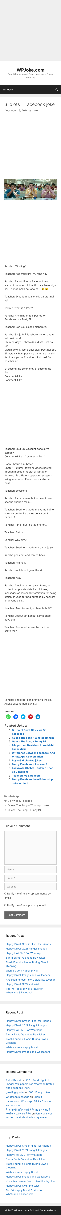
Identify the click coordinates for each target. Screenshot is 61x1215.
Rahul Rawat (13, 1080)
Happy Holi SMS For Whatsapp (24, 953)
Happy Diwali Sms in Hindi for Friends (28, 944)
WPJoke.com (30, 70)
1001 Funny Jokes (39, 1092)
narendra (11, 1101)
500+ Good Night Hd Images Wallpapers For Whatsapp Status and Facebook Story (30, 1084)
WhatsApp (14, 796)
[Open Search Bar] (56, 89)
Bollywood (14, 800)
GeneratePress (48, 1210)
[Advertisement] (30, 30)
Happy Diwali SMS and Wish (23, 984)
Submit (38, 1096)
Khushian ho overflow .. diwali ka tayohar (30, 979)
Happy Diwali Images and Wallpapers (28, 975)
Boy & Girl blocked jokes (27, 760)
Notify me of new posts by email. (26, 905)
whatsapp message (17, 1096)
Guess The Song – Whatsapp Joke (33, 737)
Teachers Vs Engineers (26, 775)
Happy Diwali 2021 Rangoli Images (26, 948)
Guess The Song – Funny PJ (29, 741)
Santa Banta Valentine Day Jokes (25, 957)
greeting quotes (15, 1092)
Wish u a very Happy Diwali (22, 970)
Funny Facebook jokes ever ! (29, 764)
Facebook (27, 800)
